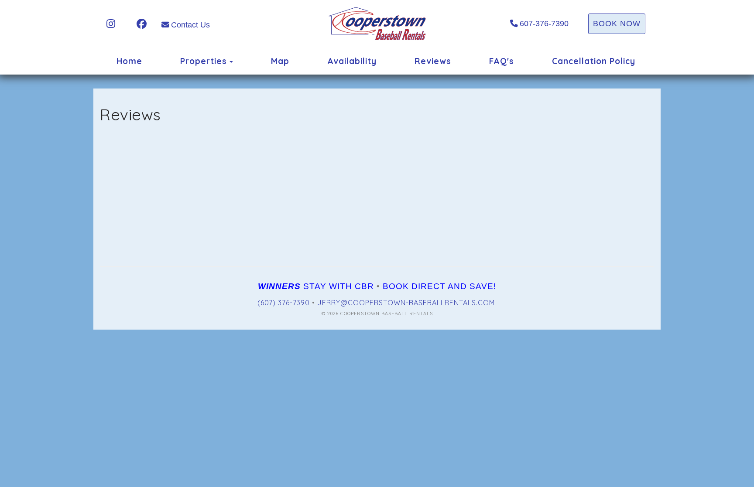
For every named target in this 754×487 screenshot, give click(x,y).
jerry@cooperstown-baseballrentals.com (406, 302)
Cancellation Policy (593, 61)
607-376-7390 (544, 23)
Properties (203, 61)
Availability (352, 61)
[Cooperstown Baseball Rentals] (376, 24)
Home (129, 61)
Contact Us (190, 24)
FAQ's (501, 61)
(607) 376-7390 (283, 302)
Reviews (433, 61)
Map (280, 61)
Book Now (617, 23)
